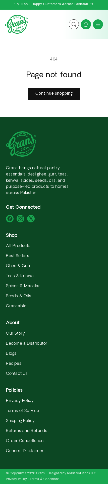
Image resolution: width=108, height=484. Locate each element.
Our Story (15, 334)
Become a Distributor (26, 344)
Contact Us (17, 374)
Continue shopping (54, 94)
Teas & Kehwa (20, 276)
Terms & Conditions (45, 479)
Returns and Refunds (26, 431)
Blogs (11, 354)
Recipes (13, 364)
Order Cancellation (25, 441)
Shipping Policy (20, 421)
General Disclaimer (25, 451)
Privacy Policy (20, 401)
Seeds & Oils (18, 296)
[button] (98, 24)
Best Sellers (17, 256)
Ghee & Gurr (18, 266)
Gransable (16, 306)
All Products (18, 246)
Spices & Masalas (23, 286)
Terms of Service (22, 411)
